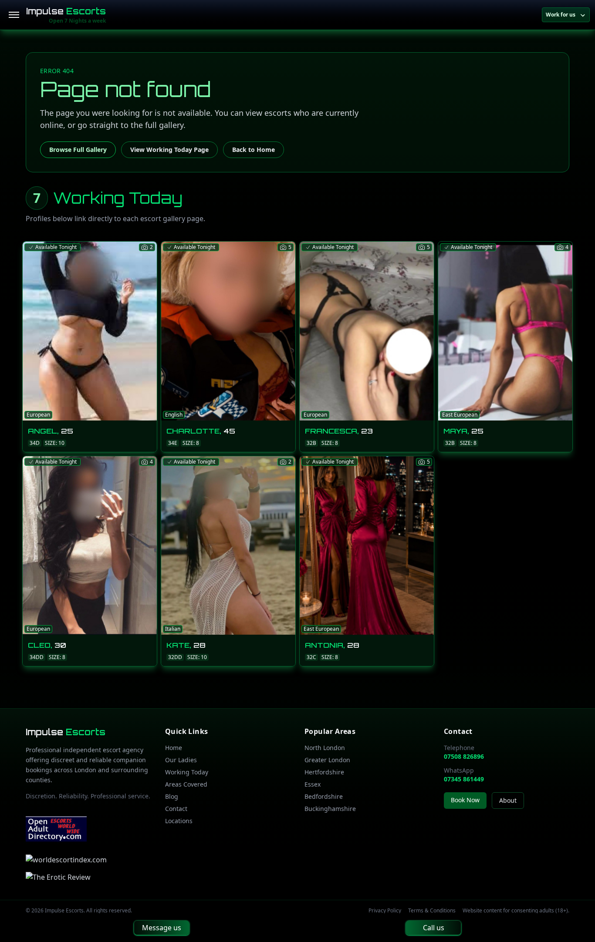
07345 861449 (464, 779)
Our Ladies (181, 760)
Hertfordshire (324, 772)
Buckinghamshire (330, 808)
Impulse (66, 11)
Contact (176, 808)
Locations (179, 821)
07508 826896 (464, 756)
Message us (161, 927)
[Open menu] (14, 15)
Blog (171, 796)
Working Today (186, 772)
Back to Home (253, 149)
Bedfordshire (323, 796)
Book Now (465, 800)
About (508, 800)
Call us (433, 927)
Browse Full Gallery (78, 149)
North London (324, 748)
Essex (312, 784)
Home (173, 748)
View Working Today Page (169, 149)
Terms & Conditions (432, 910)
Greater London (327, 760)
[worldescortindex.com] (66, 860)
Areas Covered (186, 784)
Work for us (560, 14)
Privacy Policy (384, 910)
